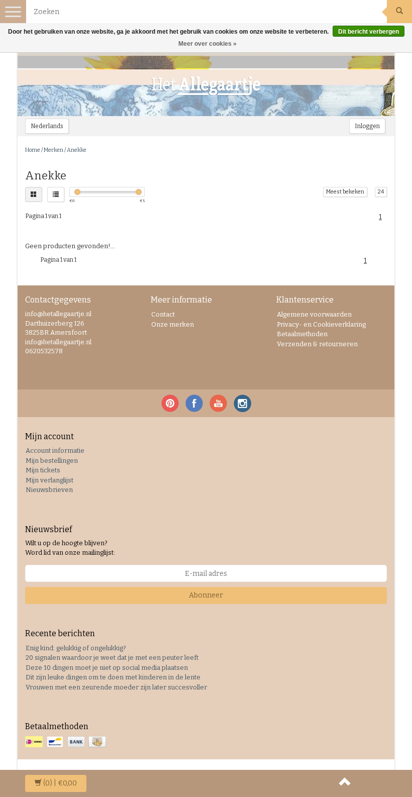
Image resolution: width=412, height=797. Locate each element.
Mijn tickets (43, 470)
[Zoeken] (399, 11)
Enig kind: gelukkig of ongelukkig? (76, 648)
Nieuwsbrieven (49, 489)
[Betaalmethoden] (66, 742)
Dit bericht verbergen (368, 31)
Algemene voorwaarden (314, 314)
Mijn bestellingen (52, 460)
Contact (163, 314)
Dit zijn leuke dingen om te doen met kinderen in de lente (113, 677)
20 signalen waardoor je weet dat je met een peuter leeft (112, 657)
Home (32, 150)
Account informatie (55, 450)
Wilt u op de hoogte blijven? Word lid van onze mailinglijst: (70, 547)
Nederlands (47, 126)
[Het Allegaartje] (206, 86)
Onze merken (172, 324)
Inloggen (367, 126)
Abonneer (206, 595)
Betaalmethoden (302, 334)
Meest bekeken (345, 191)
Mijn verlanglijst (49, 480)
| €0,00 (60, 783)
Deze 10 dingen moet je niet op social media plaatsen (107, 667)
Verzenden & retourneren (317, 344)
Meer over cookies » (207, 43)
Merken (53, 150)
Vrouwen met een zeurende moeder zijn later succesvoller (116, 687)
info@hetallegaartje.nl (58, 342)
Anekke (76, 150)
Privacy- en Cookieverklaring (321, 324)
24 (381, 191)
